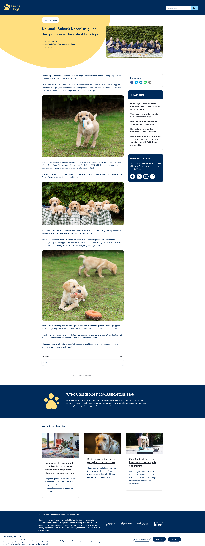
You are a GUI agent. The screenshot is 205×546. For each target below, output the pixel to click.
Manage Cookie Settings (142, 539)
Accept (174, 539)
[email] (149, 82)
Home (46, 20)
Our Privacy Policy (43, 544)
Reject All (159, 539)
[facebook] (131, 82)
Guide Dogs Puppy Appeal (58, 165)
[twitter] (136, 82)
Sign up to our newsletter (140, 163)
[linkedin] (140, 82)
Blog (55, 20)
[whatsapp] (145, 82)
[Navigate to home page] (12, 7)
